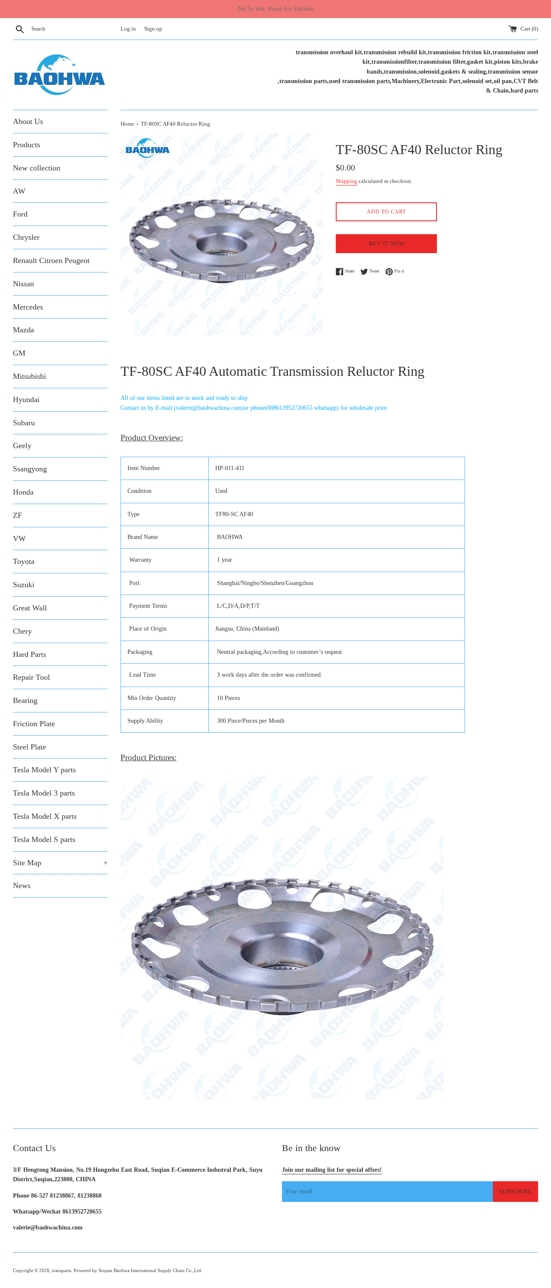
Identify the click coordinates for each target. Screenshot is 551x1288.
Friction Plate (34, 723)
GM (19, 353)
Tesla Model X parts (45, 816)
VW (19, 538)
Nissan (23, 283)
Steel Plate (29, 747)
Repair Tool (31, 677)
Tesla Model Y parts (44, 769)
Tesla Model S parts (44, 839)
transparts (61, 1270)
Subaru (24, 422)
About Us (28, 121)
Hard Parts (29, 654)
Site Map (60, 862)
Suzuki (23, 584)
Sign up (153, 29)
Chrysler (26, 237)
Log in (128, 29)
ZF (17, 515)
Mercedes (28, 307)
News (22, 885)
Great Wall (30, 608)
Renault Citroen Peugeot (51, 260)
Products (26, 144)
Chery (22, 631)
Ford (20, 214)
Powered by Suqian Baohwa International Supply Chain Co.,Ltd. (138, 1270)
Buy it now (386, 244)
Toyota (23, 561)
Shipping (346, 181)
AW (19, 191)
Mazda (23, 329)
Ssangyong (30, 468)
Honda (23, 492)
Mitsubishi (29, 376)
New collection (36, 168)
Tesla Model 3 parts (44, 793)
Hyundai (26, 399)
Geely (22, 445)
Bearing (25, 700)
